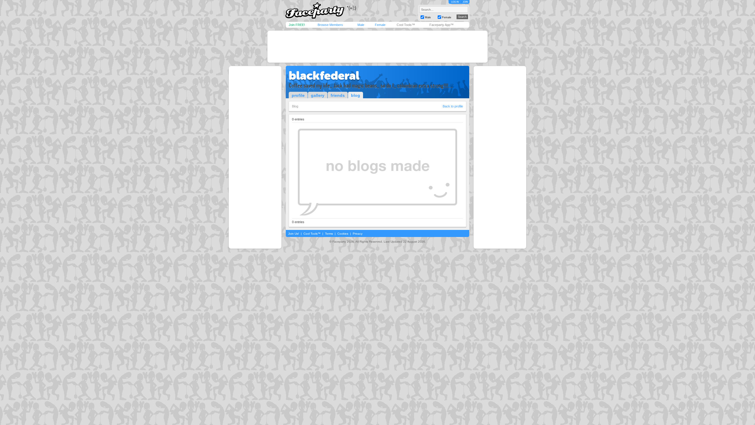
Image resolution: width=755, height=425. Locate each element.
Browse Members (330, 25)
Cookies (342, 233)
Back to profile (453, 106)
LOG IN (455, 2)
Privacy (357, 233)
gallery (317, 95)
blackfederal (324, 75)
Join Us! (293, 233)
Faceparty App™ (441, 25)
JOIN (465, 2)
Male (360, 25)
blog (355, 95)
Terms (329, 233)
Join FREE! (297, 25)
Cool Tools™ (406, 25)
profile (298, 95)
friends (338, 95)
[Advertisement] (377, 46)
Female (380, 25)
